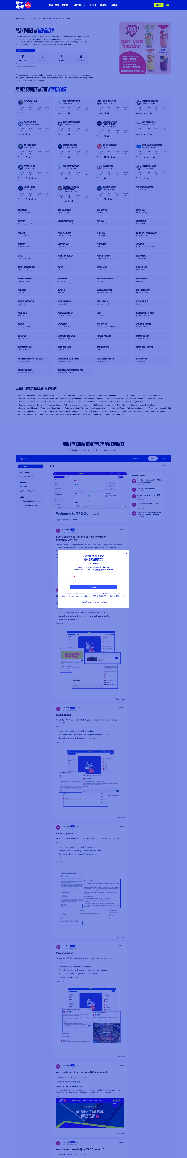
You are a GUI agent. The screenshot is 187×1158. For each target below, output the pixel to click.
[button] (66, 5)
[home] (23, 4)
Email (72, 577)
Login (167, 5)
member (98, 570)
